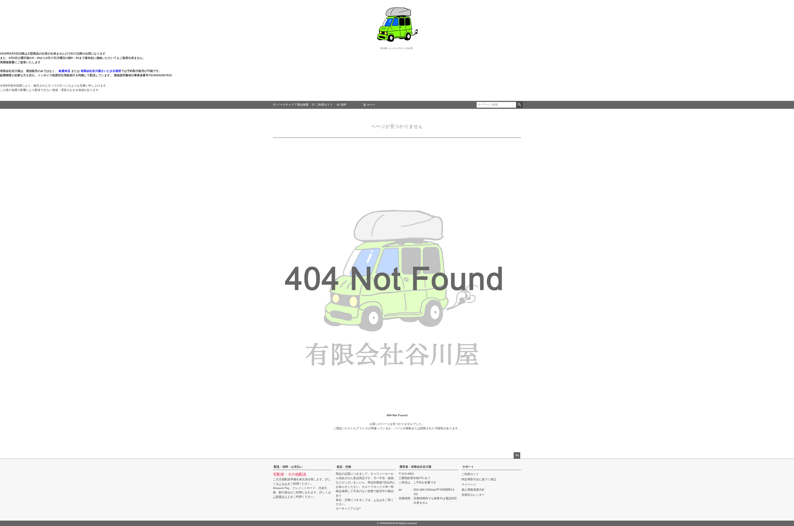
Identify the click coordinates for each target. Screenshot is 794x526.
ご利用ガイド (324, 104)
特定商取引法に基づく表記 (479, 479)
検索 (519, 105)
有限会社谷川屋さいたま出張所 (100, 71)
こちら (283, 483)
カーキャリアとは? (348, 508)
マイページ (469, 484)
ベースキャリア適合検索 (293, 104)
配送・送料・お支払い (288, 466)
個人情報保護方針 (473, 489)
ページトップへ (517, 455)
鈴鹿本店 (64, 71)
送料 (343, 104)
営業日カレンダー (473, 494)
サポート (468, 466)
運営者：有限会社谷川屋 (415, 466)
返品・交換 (344, 466)
